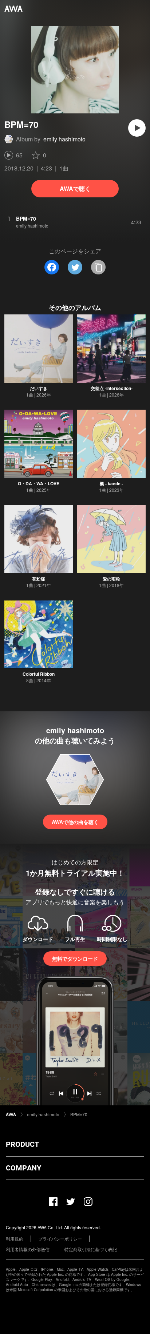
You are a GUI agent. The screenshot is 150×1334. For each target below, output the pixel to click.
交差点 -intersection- (112, 388)
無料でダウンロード (75, 958)
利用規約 (14, 1238)
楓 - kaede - (111, 483)
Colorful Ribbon (39, 674)
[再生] (137, 128)
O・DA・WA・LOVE (38, 483)
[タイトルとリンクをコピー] (98, 267)
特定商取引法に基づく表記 (90, 1249)
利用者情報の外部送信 (28, 1249)
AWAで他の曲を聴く (75, 821)
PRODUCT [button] (22, 1144)
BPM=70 (78, 1114)
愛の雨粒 (111, 578)
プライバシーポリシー (60, 1238)
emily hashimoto (64, 139)
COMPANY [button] (23, 1168)
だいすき (38, 388)
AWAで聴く (75, 188)
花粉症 (38, 578)
